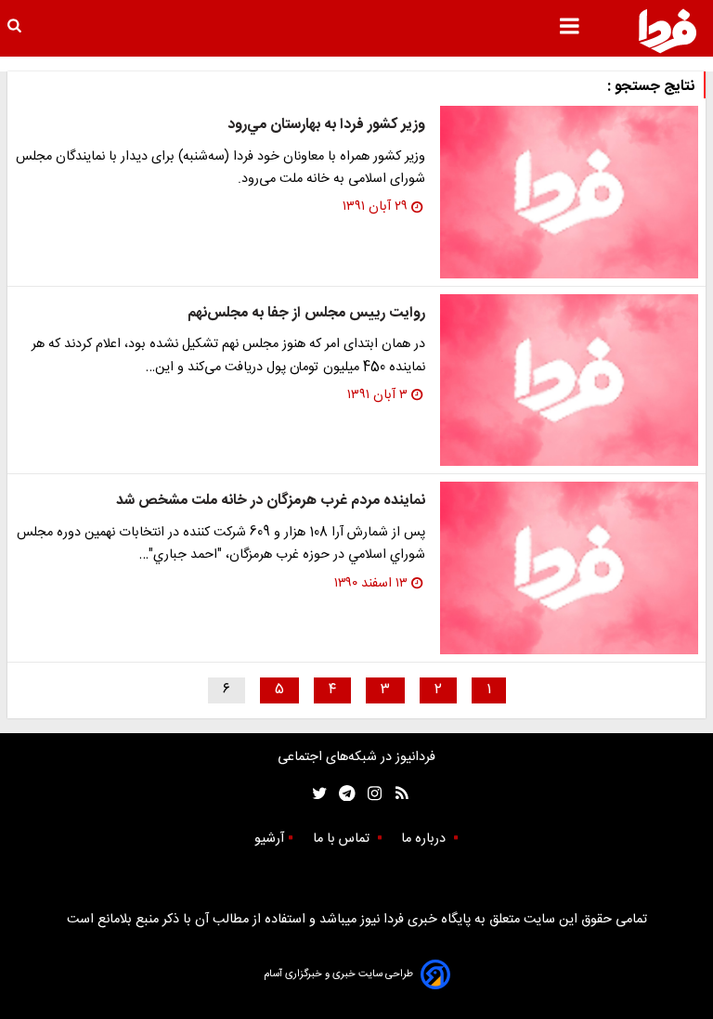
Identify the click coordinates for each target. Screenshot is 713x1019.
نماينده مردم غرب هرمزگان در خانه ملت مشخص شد (270, 500)
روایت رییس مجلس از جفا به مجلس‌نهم (306, 313)
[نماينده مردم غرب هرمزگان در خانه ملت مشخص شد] (569, 568)
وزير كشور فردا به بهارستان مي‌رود (326, 124)
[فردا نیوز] (667, 30)
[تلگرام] (341, 793)
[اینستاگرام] (370, 793)
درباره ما (425, 839)
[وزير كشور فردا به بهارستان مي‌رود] (569, 192)
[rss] (395, 793)
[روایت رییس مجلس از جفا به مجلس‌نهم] (569, 380)
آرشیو (269, 839)
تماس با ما (343, 839)
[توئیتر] (316, 793)
